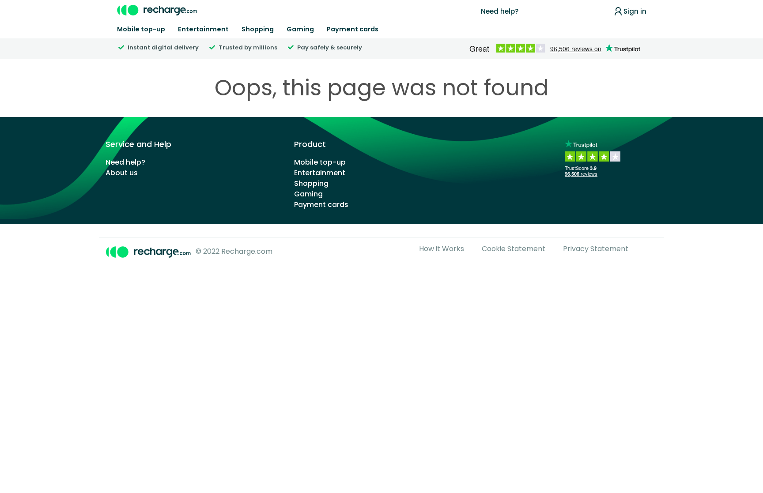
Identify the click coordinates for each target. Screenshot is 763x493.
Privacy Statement (595, 249)
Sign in (634, 11)
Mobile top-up (141, 29)
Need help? (499, 11)
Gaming (300, 29)
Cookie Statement (513, 249)
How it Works (441, 249)
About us (122, 173)
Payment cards (352, 29)
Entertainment (203, 29)
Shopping (258, 29)
